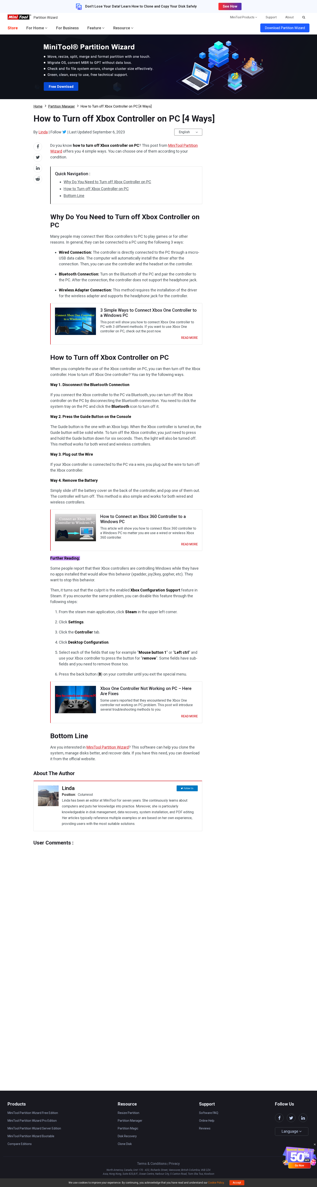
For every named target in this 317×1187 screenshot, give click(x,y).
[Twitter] (64, 131)
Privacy (174, 1164)
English (184, 132)
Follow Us (188, 788)
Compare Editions (20, 1144)
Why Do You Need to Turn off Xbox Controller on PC (107, 182)
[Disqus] (117, 900)
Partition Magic (128, 1128)
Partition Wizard (45, 18)
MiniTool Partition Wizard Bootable (31, 1136)
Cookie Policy (216, 1182)
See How (230, 6)
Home (37, 106)
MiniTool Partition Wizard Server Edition (34, 1128)
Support (271, 17)
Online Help (206, 1120)
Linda (43, 132)
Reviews (204, 1128)
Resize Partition (128, 1113)
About (289, 17)
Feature (94, 28)
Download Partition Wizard (285, 28)
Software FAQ (208, 1113)
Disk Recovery (127, 1136)
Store (13, 28)
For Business (67, 28)
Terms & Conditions (152, 1164)
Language (290, 1131)
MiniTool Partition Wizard (107, 747)
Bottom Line (74, 195)
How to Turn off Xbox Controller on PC (96, 188)
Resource (122, 28)
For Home (35, 28)
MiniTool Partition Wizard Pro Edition (32, 1120)
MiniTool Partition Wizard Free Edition (33, 1113)
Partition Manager (61, 106)
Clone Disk (125, 1144)
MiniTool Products (242, 17)
